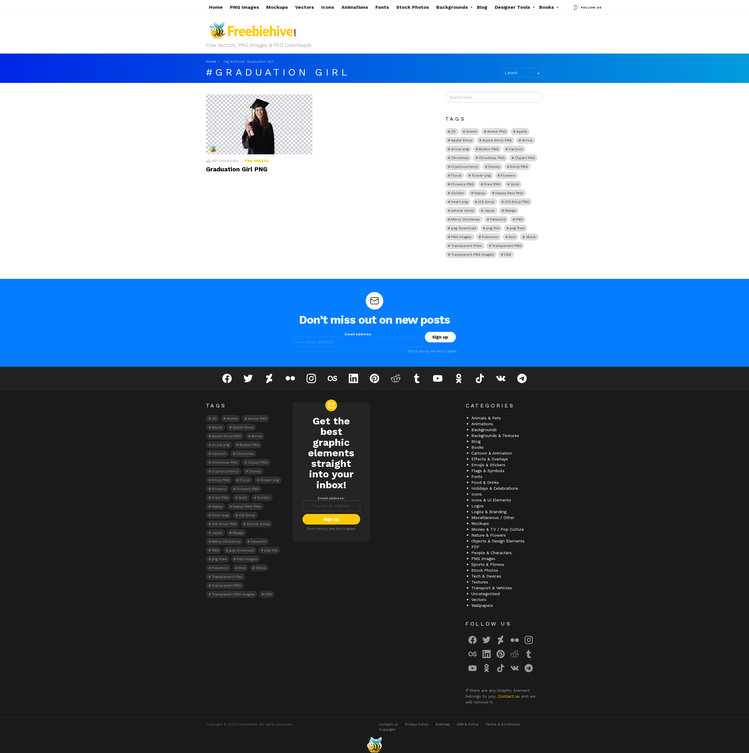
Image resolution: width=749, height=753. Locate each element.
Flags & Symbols (487, 470)
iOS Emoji (486, 202)
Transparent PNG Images (472, 254)
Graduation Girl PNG (236, 169)
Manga (510, 211)
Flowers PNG (462, 184)
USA (507, 254)
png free (517, 228)
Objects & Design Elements (498, 541)
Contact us (509, 696)
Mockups (277, 7)
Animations (354, 7)
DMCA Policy (468, 724)
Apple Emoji (461, 140)
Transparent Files (466, 246)
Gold (515, 184)
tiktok (531, 237)
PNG (519, 219)
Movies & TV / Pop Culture (497, 529)
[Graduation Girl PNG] (259, 124)
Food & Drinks (485, 482)
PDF (475, 546)
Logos (477, 505)
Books (546, 7)
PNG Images (244, 7)
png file (492, 228)
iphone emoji (462, 211)
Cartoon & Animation (491, 453)
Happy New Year (509, 193)
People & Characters (491, 552)
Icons (327, 7)
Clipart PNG (525, 158)
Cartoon (516, 149)
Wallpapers (482, 605)
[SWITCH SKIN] (575, 7)
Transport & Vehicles (491, 587)
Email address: (358, 334)
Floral (456, 175)
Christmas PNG (492, 158)
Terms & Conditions (503, 724)
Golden (457, 193)
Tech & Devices (486, 576)
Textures (479, 582)
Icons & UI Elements (491, 500)
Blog (482, 7)
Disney (494, 167)
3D (453, 131)
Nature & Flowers (488, 535)
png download (463, 228)
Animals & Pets (486, 418)
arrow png (460, 149)
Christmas (460, 158)
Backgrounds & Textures (495, 435)
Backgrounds (452, 7)
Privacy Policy (416, 724)
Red (512, 237)
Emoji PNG (519, 167)
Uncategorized (485, 593)
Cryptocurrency (464, 167)
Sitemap (442, 724)
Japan (489, 211)
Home (216, 7)
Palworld (498, 219)
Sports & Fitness (487, 564)
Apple (521, 131)
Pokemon (490, 237)
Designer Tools (512, 7)
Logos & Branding (488, 511)
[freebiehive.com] (374, 745)
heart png (459, 202)
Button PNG (489, 149)
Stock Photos (412, 7)
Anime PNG (496, 131)
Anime (471, 131)
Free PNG (492, 184)
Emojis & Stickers (488, 464)
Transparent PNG (506, 246)
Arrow (527, 140)
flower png (481, 175)
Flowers (508, 175)
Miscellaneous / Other (492, 517)
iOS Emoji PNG (517, 202)
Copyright (387, 730)
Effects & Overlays (489, 459)
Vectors (304, 7)
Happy (479, 193)
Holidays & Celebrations (494, 488)
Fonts (382, 7)
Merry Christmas (465, 219)
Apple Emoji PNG (497, 140)
